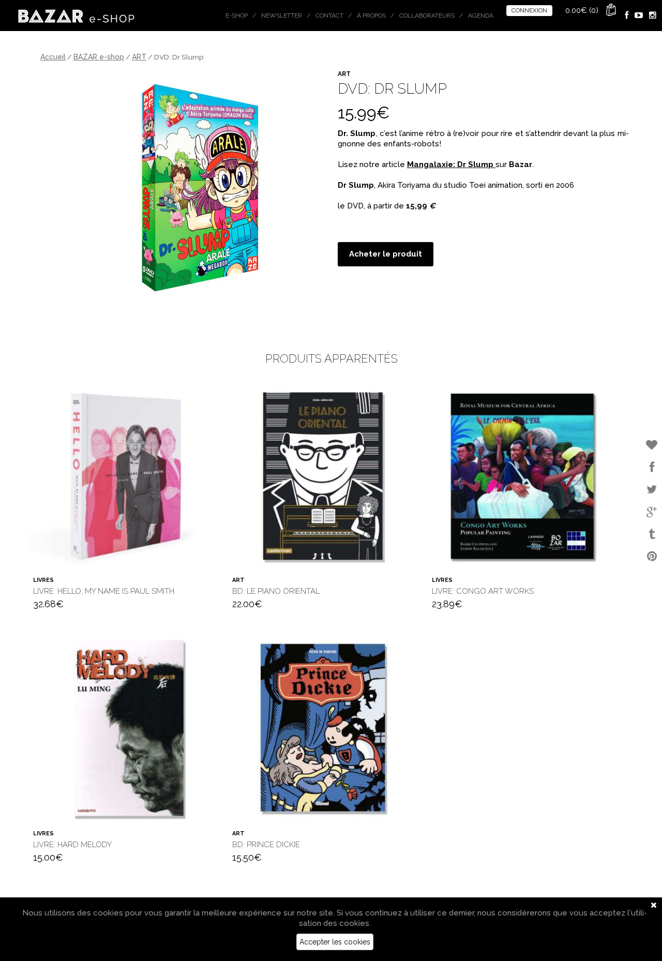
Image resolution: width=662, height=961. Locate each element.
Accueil (53, 57)
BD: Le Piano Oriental (276, 591)
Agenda (480, 15)
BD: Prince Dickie (266, 844)
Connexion (529, 10)
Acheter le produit (385, 254)
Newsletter (281, 15)
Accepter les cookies (334, 942)
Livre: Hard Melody (72, 844)
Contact (329, 15)
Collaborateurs (427, 15)
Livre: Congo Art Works (483, 591)
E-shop (236, 15)
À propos (371, 15)
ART (139, 57)
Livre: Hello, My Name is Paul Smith (103, 591)
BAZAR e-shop (98, 57)
